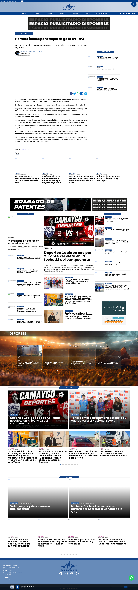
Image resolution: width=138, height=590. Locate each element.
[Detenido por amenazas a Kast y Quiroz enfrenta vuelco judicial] (92, 59)
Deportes (23, 346)
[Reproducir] (133, 4)
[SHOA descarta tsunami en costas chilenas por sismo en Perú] (92, 70)
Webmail (133, 13)
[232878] (99, 220)
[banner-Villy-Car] (50, 210)
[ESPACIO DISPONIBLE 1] (69, 23)
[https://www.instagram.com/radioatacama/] (66, 574)
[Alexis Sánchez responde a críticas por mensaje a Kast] (99, 276)
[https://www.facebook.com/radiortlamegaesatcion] (60, 574)
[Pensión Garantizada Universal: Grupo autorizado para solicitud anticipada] (92, 80)
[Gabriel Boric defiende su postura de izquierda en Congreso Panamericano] (12, 310)
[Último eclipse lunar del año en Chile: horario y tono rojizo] (12, 297)
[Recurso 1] (69, 570)
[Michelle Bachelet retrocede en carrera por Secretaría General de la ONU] (12, 259)
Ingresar (125, 13)
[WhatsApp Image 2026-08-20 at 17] (99, 242)
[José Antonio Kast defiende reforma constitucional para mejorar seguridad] (12, 272)
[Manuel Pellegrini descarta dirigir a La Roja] (99, 254)
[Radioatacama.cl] (69, 10)
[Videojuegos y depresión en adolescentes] (12, 216)
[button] (17, 153)
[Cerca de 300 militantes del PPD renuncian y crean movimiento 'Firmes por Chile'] (12, 284)
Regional (102, 346)
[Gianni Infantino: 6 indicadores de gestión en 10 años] (99, 265)
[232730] (99, 231)
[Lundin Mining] (114, 313)
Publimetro (25, 149)
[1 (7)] (99, 287)
